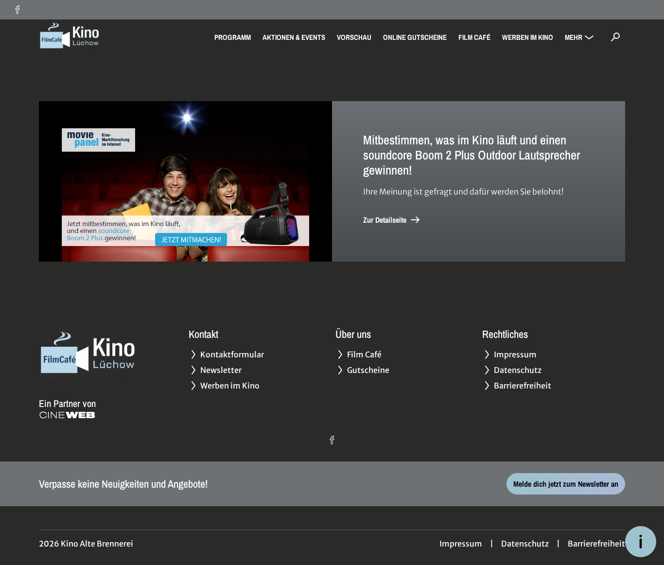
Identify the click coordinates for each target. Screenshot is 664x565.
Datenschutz (525, 543)
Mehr (573, 37)
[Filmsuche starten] (615, 37)
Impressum (460, 543)
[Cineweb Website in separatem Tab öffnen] (67, 415)
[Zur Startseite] (107, 37)
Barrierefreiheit (596, 543)
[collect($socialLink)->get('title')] (17, 9)
